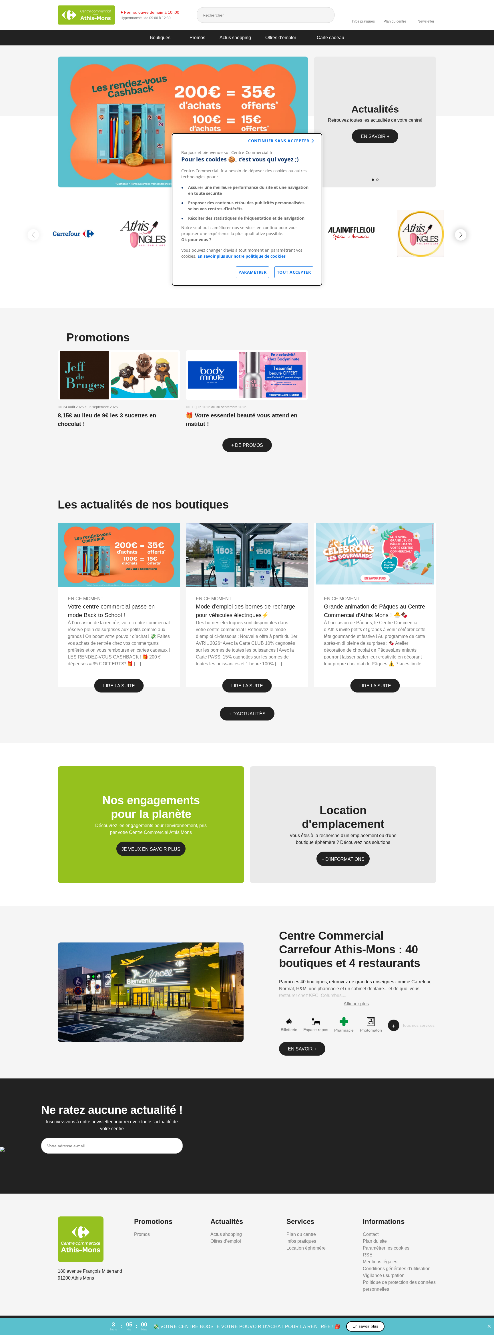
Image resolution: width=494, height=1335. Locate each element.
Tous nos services (418, 1025)
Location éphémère (306, 1248)
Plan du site (375, 1241)
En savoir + (375, 136)
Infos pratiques (363, 21)
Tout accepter (294, 272)
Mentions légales (380, 1261)
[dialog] (247, 209)
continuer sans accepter (278, 140)
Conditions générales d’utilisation (397, 1268)
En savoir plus (365, 1326)
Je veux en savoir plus (150, 849)
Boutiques (160, 37)
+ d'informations (343, 859)
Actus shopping (235, 37)
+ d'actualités (247, 713)
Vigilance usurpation (384, 1275)
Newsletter (426, 21)
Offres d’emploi (280, 37)
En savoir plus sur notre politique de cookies (242, 256)
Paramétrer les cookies (386, 1248)
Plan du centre (395, 21)
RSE (368, 1254)
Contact (371, 1234)
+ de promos (247, 445)
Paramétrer (252, 272)
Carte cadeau (330, 37)
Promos (197, 37)
